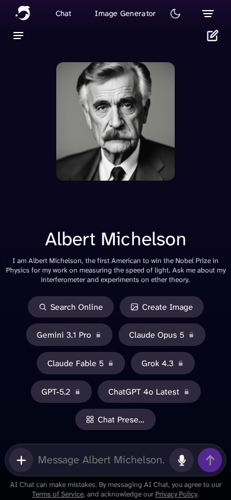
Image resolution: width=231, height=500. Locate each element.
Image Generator (125, 13)
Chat (64, 13)
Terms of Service (58, 494)
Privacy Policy (176, 494)
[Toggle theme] (175, 13)
